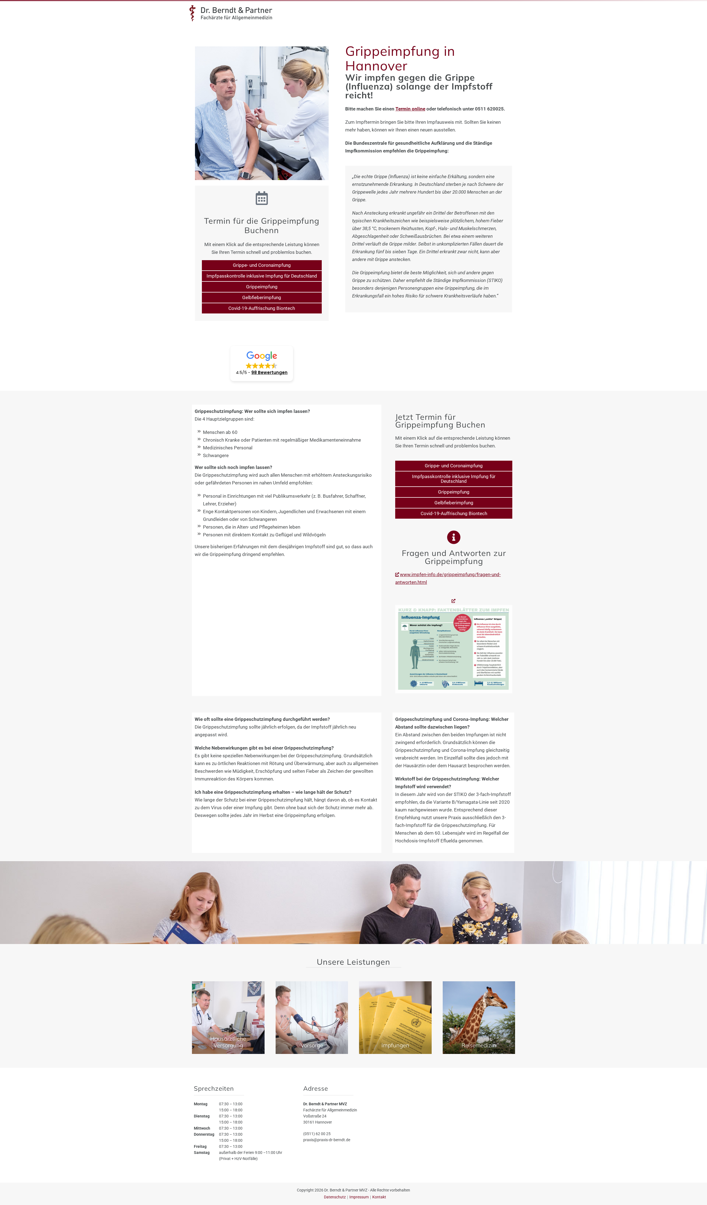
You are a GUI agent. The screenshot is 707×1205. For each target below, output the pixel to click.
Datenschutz (335, 1197)
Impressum (359, 1197)
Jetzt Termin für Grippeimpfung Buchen (440, 421)
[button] (261, 363)
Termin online (410, 109)
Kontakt (379, 1197)
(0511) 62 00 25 (317, 1133)
